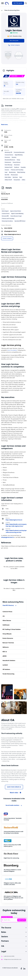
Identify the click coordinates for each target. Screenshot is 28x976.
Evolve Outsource (8, 638)
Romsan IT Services (8, 643)
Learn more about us (14, 787)
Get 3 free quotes (18, 3)
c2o (4, 616)
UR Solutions (6, 669)
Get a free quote (14, 40)
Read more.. (4, 124)
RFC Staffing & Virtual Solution (12, 629)
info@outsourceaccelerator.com (12, 959)
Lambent (5, 665)
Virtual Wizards (7, 634)
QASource (6, 647)
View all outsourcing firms (12, 10)
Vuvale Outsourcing (8, 674)
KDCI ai (5, 651)
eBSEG (5, 656)
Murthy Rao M (5, 194)
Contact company (7, 238)
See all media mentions (12, 805)
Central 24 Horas (7, 611)
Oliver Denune (7, 620)
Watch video (14, 793)
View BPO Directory (8, 605)
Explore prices (21, 920)
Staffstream (6, 625)
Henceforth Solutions (9, 660)
